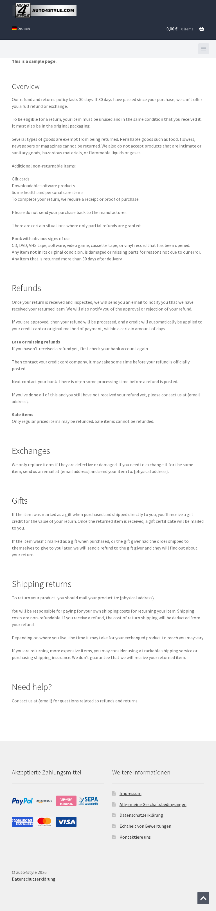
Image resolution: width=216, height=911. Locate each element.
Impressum (130, 793)
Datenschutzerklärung (141, 815)
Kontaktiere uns (135, 837)
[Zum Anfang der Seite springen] (203, 898)
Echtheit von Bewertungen (145, 826)
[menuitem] (20, 29)
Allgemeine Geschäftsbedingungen (153, 804)
